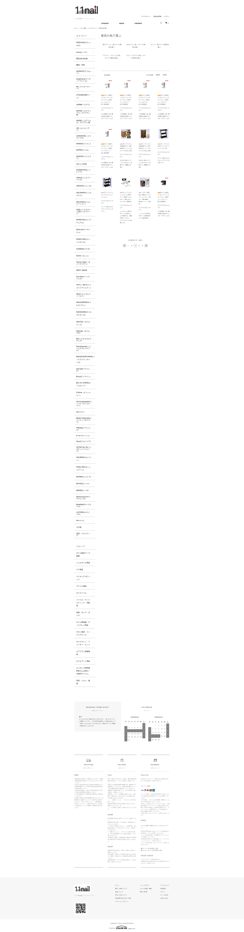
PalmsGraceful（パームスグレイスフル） (83, 348)
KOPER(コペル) (82, 150)
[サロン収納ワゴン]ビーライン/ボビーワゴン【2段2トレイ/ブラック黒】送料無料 (163, 196)
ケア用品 (79, 569)
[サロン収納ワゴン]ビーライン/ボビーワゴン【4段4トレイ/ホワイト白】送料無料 (163, 99)
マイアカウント (146, 16)
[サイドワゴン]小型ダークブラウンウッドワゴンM (164, 146)
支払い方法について (121, 895)
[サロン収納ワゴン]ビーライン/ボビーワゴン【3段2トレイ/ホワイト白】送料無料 (125, 99)
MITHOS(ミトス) (82, 483)
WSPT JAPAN (81, 270)
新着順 (165, 75)
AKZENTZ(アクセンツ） (84, 72)
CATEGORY (105, 23)
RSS (141, 892)
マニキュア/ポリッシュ (83, 577)
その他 (78, 527)
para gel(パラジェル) (83, 369)
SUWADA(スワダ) (83, 248)
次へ (146, 245)
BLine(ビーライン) (83, 376)
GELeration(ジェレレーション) (83, 203)
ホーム (76, 28)
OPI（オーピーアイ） (82, 129)
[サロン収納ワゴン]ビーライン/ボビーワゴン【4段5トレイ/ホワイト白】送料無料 (106, 148)
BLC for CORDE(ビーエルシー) (83, 384)
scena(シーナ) (81, 52)
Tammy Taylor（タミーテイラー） (83, 263)
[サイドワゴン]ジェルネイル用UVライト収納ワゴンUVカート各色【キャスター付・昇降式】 (126, 196)
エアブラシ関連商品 (83, 652)
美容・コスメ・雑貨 (83, 682)
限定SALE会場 (81, 58)
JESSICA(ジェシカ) (83, 185)
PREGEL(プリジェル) (83, 428)
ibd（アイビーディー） (83, 87)
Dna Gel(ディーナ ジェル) (83, 277)
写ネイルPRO (81, 164)
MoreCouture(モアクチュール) (83, 497)
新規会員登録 (157, 16)
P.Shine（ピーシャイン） (83, 394)
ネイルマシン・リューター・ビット (83, 643)
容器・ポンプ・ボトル (83, 613)
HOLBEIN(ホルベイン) (83, 458)
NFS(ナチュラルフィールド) (83, 295)
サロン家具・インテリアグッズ (88, 28)
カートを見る (164, 895)
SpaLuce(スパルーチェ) (83, 230)
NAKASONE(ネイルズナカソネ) (84, 313)
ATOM (145, 892)
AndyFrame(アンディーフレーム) (83, 80)
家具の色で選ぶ (103, 28)
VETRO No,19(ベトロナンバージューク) (83, 449)
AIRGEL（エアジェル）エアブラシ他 (83, 121)
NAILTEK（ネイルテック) (83, 323)
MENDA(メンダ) (82, 490)
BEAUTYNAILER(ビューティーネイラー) (84, 420)
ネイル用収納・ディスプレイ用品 (83, 623)
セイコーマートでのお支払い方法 (152, 850)
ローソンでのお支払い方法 (150, 848)
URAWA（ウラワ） (83, 104)
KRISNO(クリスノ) (83, 143)
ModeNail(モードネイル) (83, 505)
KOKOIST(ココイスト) (83, 157)
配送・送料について (121, 888)
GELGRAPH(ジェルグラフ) (83, 194)
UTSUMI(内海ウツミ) (83, 96)
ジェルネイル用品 (83, 562)
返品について (119, 892)
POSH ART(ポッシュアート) (83, 468)
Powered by (112, 928)
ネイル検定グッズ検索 (83, 554)
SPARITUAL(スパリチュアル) (83, 221)
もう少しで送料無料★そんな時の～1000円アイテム (83, 671)
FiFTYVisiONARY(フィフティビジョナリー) (84, 403)
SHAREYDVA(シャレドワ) (83, 170)
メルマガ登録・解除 (146, 888)
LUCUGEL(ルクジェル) (83, 513)
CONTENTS (138, 23)
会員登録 (163, 888)
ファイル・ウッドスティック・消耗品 (83, 602)
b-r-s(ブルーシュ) (82, 435)
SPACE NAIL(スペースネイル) (83, 240)
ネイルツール (81, 593)
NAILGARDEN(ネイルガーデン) (83, 303)
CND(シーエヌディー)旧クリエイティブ (83, 211)
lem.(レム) (80, 520)
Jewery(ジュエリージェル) (83, 178)
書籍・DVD (80, 64)
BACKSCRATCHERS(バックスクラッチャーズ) (85, 359)
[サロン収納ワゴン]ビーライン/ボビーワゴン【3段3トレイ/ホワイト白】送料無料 (144, 99)
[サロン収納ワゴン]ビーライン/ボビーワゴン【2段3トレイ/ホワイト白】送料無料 (106, 99)
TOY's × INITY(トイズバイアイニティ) (83, 286)
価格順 (158, 75)
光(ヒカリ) (80, 411)
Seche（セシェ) (82, 255)
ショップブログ (144, 885)
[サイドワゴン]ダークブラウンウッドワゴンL (107, 194)
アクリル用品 (81, 586)
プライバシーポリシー (121, 901)
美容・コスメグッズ (83, 534)
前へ (124, 245)
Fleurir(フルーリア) (83, 441)
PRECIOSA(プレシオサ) (83, 44)
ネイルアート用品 (83, 661)
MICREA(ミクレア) (83, 476)
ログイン (167, 16)
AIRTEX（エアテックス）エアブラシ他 (83, 112)
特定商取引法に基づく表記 (123, 898)
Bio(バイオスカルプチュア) (83, 339)
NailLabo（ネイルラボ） (83, 332)
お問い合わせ (164, 898)
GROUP (121, 23)
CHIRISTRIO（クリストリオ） (83, 137)
